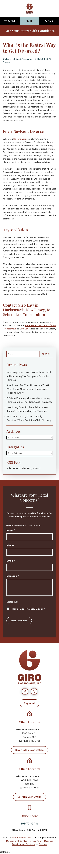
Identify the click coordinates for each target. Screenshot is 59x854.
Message (12, 575)
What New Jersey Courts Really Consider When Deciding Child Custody (28, 418)
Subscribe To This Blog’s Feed (23, 468)
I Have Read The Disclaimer (28, 608)
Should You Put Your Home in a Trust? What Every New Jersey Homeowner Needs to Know (27, 389)
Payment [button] (29, 703)
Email (10, 560)
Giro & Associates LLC (26, 59)
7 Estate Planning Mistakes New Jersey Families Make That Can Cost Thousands (29, 400)
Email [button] (29, 21)
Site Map (22, 841)
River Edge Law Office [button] (29, 749)
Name (10, 530)
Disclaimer (12, 601)
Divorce (6, 62)
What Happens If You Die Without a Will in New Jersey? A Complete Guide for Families (29, 376)
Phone (11, 545)
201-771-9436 (29, 823)
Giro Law (23, 328)
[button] (10, 20)
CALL (50, 21)
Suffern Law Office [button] (29, 796)
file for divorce (20, 139)
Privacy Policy (35, 841)
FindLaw (43, 844)
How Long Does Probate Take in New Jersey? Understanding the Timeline (27, 409)
